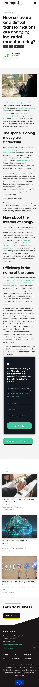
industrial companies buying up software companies (18, 150)
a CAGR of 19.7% (26, 205)
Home (5, 655)
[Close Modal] (8, 364)
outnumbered (13, 189)
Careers (15, 658)
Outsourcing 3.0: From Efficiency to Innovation (19, 582)
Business (10, 13)
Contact (27, 658)
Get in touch (11, 615)
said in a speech (23, 160)
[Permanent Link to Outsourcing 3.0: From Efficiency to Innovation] (19, 558)
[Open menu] (35, 3)
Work (16, 655)
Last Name (12, 410)
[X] (5, 46)
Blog (4, 13)
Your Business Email (15, 416)
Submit (19, 425)
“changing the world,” (13, 230)
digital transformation (18, 548)
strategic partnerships (13, 507)
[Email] (16, 46)
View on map (8, 648)
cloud (7, 548)
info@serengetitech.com (12, 645)
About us (27, 655)
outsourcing (20, 587)
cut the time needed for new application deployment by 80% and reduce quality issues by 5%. (19, 283)
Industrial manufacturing (12, 103)
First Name (12, 403)
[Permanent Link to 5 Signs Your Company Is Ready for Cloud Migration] (19, 516)
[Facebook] (11, 46)
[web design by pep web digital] (34, 648)
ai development (10, 587)
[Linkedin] (21, 46)
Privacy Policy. (14, 396)
